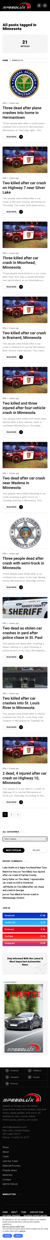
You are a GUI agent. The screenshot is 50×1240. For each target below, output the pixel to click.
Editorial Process (11, 1166)
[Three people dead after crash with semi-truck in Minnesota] (25, 532)
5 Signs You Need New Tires (32, 867)
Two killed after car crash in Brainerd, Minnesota (24, 335)
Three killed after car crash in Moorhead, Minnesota (20, 262)
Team (6, 1156)
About (6, 1152)
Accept (7, 1236)
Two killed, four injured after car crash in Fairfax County (24, 873)
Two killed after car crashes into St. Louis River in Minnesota (21, 703)
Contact (7, 1179)
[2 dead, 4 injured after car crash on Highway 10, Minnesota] (25, 750)
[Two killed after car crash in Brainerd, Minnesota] (25, 310)
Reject (18, 1236)
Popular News (10, 1170)
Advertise (7, 1175)
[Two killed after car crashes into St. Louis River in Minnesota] (25, 677)
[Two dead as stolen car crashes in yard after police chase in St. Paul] (25, 607)
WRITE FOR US (10, 1184)
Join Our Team (10, 1161)
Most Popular (13, 850)
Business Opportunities (35, 1215)
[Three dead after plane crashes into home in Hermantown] (25, 83)
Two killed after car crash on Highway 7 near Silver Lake (24, 187)
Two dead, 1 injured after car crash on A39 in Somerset (23, 881)
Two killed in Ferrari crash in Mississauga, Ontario (21, 896)
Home (5, 60)
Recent (36, 850)
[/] (39, 5)
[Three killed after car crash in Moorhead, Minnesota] (25, 235)
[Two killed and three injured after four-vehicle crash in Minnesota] (25, 380)
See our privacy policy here (13, 1226)
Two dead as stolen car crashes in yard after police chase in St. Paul (22, 633)
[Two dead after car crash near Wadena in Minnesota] (25, 455)
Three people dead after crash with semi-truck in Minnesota (23, 563)
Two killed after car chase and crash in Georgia (23, 888)
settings (22, 1231)
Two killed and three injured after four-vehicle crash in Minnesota (24, 408)
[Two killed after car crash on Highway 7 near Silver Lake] (25, 160)
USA (4, 103)
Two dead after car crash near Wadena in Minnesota (24, 482)
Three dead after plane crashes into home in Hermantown (22, 112)
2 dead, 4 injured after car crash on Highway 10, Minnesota (25, 778)
